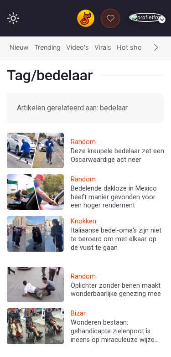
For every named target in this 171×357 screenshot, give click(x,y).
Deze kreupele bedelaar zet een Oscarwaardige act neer (117, 155)
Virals (102, 47)
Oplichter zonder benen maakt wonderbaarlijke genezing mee (116, 290)
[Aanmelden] (146, 17)
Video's (77, 47)
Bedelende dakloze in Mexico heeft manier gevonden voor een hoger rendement (114, 197)
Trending (47, 47)
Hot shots (132, 47)
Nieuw (19, 47)
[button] (156, 47)
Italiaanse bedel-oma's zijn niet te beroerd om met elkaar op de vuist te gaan (116, 239)
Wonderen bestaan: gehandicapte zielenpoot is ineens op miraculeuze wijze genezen (113, 335)
